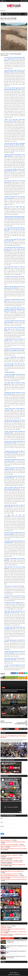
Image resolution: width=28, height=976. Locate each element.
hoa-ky (3, 687)
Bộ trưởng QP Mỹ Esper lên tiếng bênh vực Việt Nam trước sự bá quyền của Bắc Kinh (14, 249)
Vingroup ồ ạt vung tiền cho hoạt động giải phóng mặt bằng (13, 841)
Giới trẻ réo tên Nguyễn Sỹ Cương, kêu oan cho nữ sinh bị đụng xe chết (14, 849)
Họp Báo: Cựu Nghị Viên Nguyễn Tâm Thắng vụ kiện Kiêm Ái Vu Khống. (16, 951)
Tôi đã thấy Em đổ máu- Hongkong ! (13, 602)
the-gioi (16, 20)
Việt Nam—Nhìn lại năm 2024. (7, 860)
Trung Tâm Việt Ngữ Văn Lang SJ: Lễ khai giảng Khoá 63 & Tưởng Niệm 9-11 (16, 946)
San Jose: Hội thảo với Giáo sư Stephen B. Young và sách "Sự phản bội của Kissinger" (16, 957)
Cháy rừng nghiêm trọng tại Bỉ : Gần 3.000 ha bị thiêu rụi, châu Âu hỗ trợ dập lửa (13, 934)
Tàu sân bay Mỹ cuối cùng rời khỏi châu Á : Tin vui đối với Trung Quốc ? (13, 932)
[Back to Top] (17, 972)
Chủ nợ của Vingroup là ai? (6, 840)
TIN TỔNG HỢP (3, 927)
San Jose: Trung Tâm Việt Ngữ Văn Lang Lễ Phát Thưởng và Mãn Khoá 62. (14, 736)
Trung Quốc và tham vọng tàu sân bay (13, 276)
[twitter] (25, 1)
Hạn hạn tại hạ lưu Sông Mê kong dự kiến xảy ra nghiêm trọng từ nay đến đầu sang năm (14, 59)
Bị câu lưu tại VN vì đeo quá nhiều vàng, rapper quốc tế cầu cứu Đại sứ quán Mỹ (14, 329)
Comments (21, 938)
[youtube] (21, 1)
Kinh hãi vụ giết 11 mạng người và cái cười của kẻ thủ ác (12, 862)
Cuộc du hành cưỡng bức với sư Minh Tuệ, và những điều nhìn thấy (13, 865)
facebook (25, 728)
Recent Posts (7, 938)
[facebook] (23, 1)
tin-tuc (20, 20)
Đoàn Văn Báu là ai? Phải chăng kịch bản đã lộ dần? (11, 857)
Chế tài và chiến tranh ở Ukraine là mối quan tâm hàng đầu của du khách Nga (14, 877)
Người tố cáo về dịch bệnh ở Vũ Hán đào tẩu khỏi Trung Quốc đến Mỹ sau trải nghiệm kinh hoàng (14, 702)
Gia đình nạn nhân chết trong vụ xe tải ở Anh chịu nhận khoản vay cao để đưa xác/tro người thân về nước (14, 309)
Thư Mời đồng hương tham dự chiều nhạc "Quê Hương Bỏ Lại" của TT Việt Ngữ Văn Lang (16, 941)
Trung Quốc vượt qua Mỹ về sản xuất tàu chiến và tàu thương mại (14, 879)
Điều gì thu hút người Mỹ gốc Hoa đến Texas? (10, 875)
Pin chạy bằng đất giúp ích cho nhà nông (9, 873)
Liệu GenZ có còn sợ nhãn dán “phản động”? (9, 844)
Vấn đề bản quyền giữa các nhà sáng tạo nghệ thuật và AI (12, 871)
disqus (21, 728)
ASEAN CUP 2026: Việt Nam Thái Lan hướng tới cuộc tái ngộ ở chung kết (13, 929)
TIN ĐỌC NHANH (8, 372)
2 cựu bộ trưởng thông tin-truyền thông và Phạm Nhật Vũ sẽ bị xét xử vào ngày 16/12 (14, 229)
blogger (16, 728)
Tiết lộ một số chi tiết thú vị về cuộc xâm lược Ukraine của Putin (12, 715)
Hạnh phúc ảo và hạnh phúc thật (13, 586)
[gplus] (26, 1)
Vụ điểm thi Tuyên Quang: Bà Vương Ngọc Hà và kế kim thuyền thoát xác (13, 846)
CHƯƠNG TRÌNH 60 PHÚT (5, 926)
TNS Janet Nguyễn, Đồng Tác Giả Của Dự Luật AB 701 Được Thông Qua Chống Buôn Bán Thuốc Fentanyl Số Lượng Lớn (13, 690)
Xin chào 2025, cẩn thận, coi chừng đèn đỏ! (9, 855)
